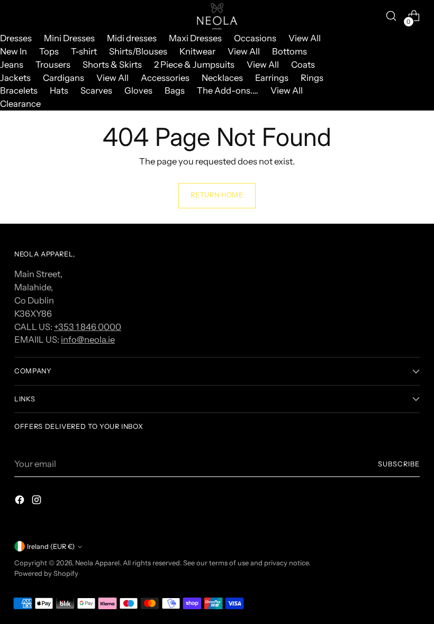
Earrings (271, 77)
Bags (175, 90)
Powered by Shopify (46, 573)
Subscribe (399, 464)
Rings (312, 77)
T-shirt (84, 51)
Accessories (165, 77)
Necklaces (222, 77)
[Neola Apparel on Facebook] (20, 501)
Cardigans (63, 77)
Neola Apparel (97, 563)
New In (13, 51)
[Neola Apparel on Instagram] (37, 501)
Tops (49, 51)
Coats (303, 64)
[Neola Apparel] (217, 16)
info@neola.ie (88, 339)
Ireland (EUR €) (51, 546)
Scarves (96, 90)
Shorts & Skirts (112, 64)
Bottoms (289, 51)
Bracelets (19, 90)
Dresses (16, 38)
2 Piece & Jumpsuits (194, 64)
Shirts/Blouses (138, 51)
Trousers (52, 64)
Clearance (20, 103)
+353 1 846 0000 (87, 327)
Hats (59, 90)
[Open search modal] (391, 16)
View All (304, 38)
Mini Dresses (69, 38)
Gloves (138, 90)
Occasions (255, 38)
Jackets (15, 77)
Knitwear (197, 51)
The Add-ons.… (227, 90)
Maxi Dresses (195, 38)
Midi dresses (132, 38)
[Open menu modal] (20, 16)
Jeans (11, 64)
